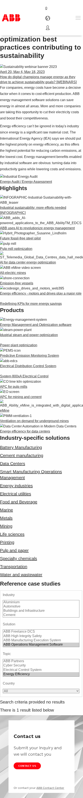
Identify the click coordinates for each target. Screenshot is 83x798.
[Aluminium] (41, 602)
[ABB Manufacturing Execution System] (41, 640)
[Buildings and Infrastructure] (41, 611)
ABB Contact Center (50, 788)
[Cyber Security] (41, 665)
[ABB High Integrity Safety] (41, 636)
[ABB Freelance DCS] (41, 632)
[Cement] (41, 615)
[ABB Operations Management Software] (41, 645)
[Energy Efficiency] (41, 674)
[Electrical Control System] (41, 670)
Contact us (27, 765)
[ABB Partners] (41, 661)
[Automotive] (41, 607)
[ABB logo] (11, 17)
